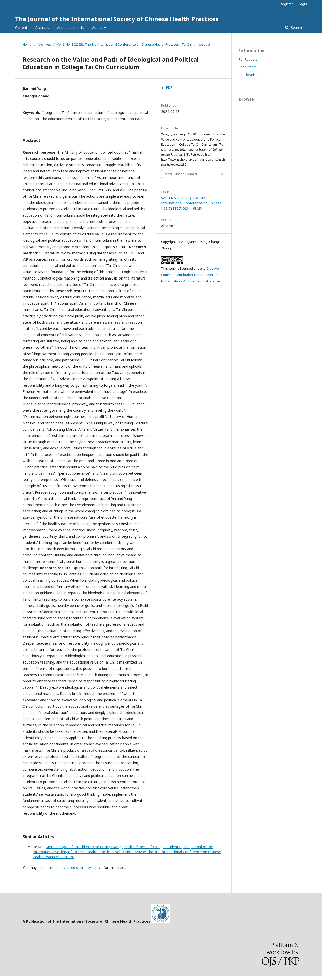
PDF (169, 87)
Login (303, 4)
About (97, 27)
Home (27, 44)
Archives (42, 27)
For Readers (248, 59)
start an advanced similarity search (74, 867)
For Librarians (249, 74)
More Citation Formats (181, 174)
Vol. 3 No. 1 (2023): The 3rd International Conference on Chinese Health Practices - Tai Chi (124, 44)
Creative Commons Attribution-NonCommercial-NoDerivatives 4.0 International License (190, 274)
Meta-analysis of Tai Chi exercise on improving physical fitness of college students (113, 846)
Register (286, 4)
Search (296, 27)
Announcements (70, 27)
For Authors (248, 67)
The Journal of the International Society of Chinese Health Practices (117, 19)
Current (21, 27)
